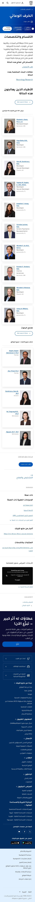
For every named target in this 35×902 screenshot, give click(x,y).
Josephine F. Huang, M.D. (23, 205)
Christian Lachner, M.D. (22, 226)
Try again (17, 580)
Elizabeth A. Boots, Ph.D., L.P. (22, 121)
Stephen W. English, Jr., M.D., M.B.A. (23, 184)
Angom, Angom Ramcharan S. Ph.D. (12, 352)
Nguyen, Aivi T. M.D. (12, 432)
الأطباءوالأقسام (7, 28)
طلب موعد (27, 21)
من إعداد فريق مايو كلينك (25, 457)
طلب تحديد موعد (26, 464)
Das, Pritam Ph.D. (13, 371)
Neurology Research (24, 80)
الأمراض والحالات (25, 9)
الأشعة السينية (28, 510)
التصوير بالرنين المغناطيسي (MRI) (23, 515)
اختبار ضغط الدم (28, 505)
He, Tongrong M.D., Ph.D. (12, 413)
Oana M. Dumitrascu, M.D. (23, 163)
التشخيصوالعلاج (17, 28)
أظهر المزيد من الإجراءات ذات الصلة (22, 520)
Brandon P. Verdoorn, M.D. (23, 268)
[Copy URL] (6, 575)
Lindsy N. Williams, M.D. (22, 310)
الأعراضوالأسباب (28, 28)
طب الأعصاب (27, 67)
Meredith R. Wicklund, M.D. (23, 289)
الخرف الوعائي (21, 16)
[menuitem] (28, 29)
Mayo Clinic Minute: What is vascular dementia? (18, 534)
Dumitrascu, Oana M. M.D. (11, 392)
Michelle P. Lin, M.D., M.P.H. (23, 247)
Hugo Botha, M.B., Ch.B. (22, 142)
